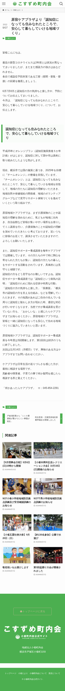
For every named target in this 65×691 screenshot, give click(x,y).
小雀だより (10, 38)
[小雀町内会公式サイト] (32, 4)
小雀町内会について (38, 673)
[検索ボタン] (61, 4)
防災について (54, 673)
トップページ (10, 673)
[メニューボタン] (4, 4)
